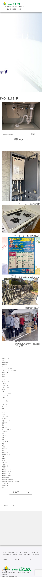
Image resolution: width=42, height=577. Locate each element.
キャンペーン (5, 379)
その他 (4, 389)
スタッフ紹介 (5, 387)
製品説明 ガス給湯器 (7, 479)
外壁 (3, 425)
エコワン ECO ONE (7, 368)
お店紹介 (4, 364)
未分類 (4, 460)
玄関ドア (4, 443)
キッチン (4, 406)
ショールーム (5, 385)
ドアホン (4, 412)
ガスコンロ (5, 372)
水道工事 (4, 462)
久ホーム (5, 485)
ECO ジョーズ (5, 358)
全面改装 (4, 422)
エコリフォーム (6, 399)
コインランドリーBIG (33, 552)
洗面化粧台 (5, 441)
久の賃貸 (5, 483)
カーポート (5, 402)
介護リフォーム (6, 420)
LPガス (4, 552)
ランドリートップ (6, 393)
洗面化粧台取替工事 (8, 134)
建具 (3, 433)
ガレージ (4, 404)
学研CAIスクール (6, 454)
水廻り (4, 437)
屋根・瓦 (4, 427)
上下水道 (4, 418)
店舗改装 (4, 431)
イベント (4, 360)
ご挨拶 (4, 383)
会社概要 (5, 559)
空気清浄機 (5, 466)
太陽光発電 (5, 452)
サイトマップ (30, 559)
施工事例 (25, 552)
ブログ (20, 554)
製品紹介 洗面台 (6, 475)
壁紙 (3, 424)
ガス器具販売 (11, 552)
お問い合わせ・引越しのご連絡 (31, 554)
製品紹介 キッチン (7, 469)
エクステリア (5, 397)
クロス (4, 408)
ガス (3, 366)
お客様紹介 (5, 362)
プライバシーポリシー (16, 559)
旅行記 (4, 458)
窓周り (4, 445)
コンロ (4, 410)
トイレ (4, 414)
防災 (3, 487)
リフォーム (5, 395)
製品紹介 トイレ (6, 473)
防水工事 (4, 448)
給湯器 (4, 374)
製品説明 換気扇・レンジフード (10, 481)
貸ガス (4, 376)
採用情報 (15, 554)
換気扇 (4, 435)
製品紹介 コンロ (6, 471)
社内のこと (5, 464)
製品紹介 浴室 (5, 477)
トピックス (5, 391)
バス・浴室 (5, 416)
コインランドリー (6, 381)
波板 (3, 439)
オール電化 (5, 401)
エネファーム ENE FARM (9, 370)
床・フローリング (6, 429)
